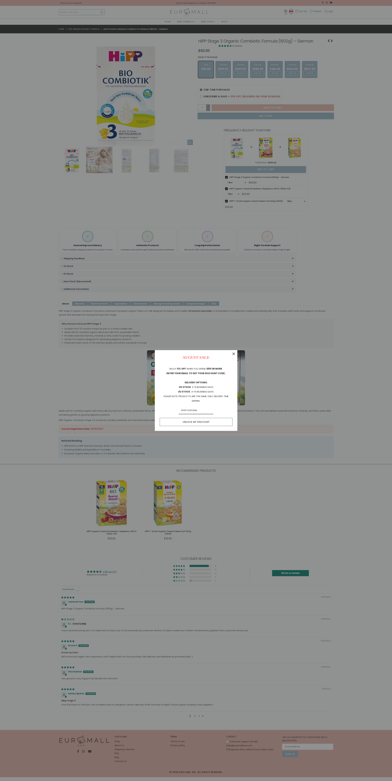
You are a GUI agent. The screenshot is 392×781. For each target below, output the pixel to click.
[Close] (233, 353)
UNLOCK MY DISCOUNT (196, 422)
